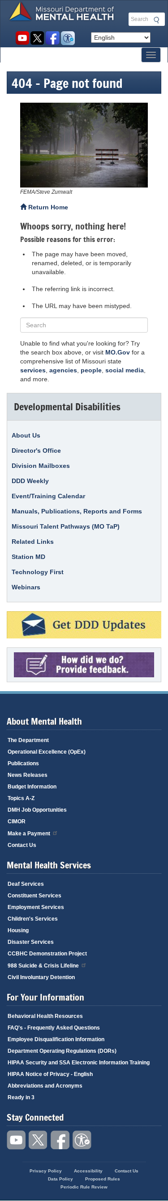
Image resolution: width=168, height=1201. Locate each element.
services (33, 370)
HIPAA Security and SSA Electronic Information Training (79, 1062)
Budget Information (32, 787)
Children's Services (33, 919)
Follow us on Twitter (37, 38)
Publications (23, 763)
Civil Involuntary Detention (41, 977)
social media (124, 370)
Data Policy (60, 1178)
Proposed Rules (102, 1178)
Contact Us (22, 845)
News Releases (27, 775)
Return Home (47, 207)
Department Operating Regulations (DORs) (62, 1051)
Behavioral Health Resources (45, 1016)
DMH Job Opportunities (37, 810)
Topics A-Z (21, 798)
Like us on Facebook (53, 38)
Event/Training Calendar (48, 496)
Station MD (28, 556)
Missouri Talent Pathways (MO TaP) (66, 526)
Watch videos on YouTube (22, 38)
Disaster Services (31, 942)
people (91, 370)
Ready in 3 (21, 1097)
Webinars (26, 587)
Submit (155, 20)
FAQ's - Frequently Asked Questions (54, 1028)
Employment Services (36, 907)
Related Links (33, 541)
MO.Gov (117, 352)
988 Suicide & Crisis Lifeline (43, 966)
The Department (28, 740)
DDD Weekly (30, 480)
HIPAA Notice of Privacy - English (50, 1074)
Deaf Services (26, 884)
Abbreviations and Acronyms (45, 1086)
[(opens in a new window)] (84, 145)
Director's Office (36, 450)
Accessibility (68, 38)
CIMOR (17, 821)
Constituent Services (34, 895)
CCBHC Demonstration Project (47, 954)
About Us (26, 435)
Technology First (38, 571)
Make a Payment (29, 833)
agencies (63, 370)
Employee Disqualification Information (56, 1039)
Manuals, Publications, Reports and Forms (77, 511)
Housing (18, 930)
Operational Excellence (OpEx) (47, 752)
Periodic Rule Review (84, 1186)
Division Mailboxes (41, 465)
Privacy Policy (46, 1170)
